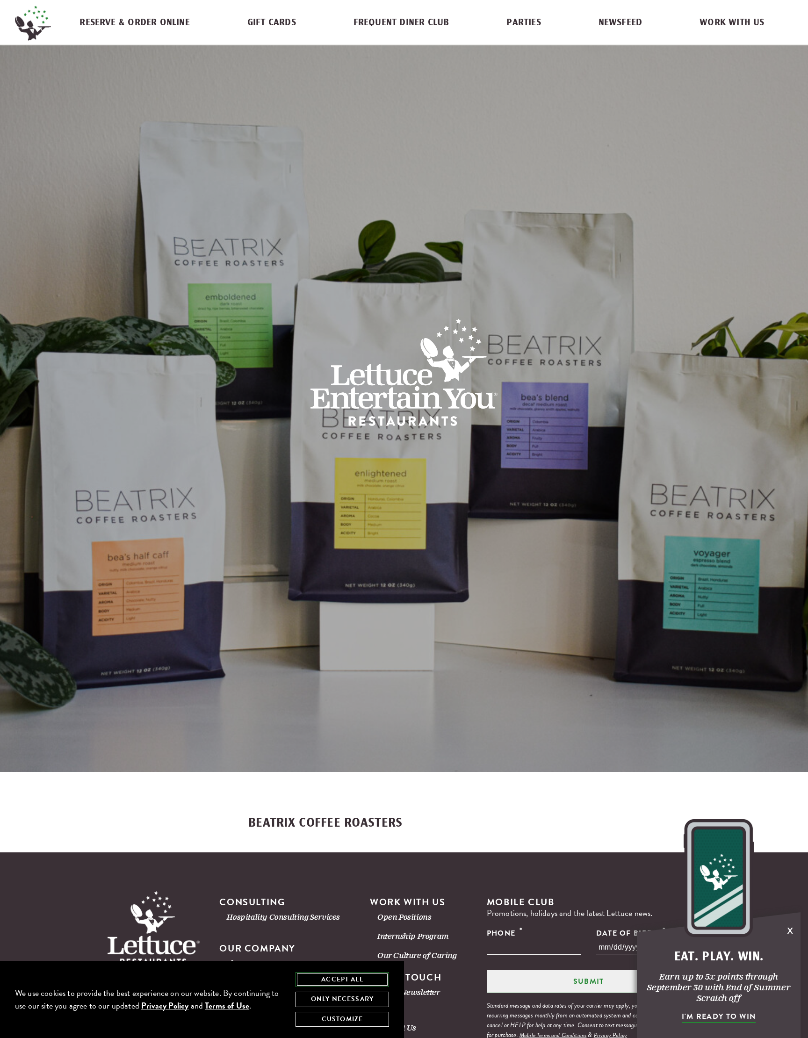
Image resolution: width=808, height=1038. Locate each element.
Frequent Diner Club (401, 23)
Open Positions (404, 917)
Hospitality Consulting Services (283, 917)
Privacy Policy (164, 1005)
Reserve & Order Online (134, 23)
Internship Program (413, 936)
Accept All (342, 979)
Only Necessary (342, 999)
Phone (505, 933)
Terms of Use (227, 1005)
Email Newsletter (408, 992)
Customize (342, 1019)
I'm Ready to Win (719, 1016)
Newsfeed (620, 23)
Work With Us (732, 23)
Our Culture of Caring (417, 955)
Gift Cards (271, 23)
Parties (523, 23)
